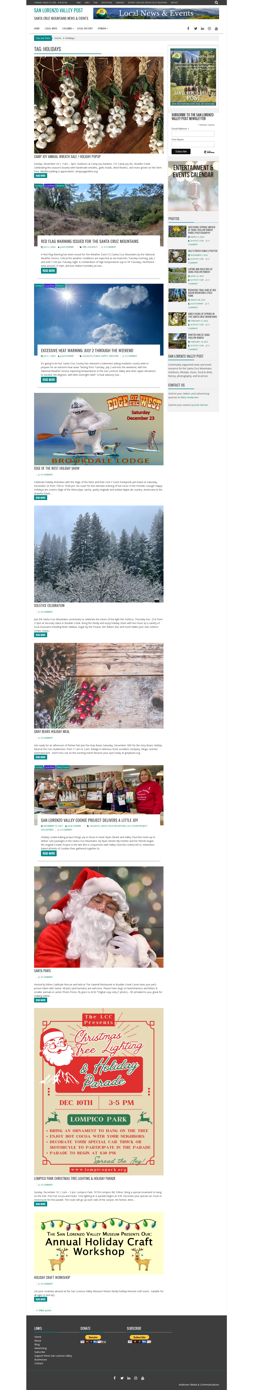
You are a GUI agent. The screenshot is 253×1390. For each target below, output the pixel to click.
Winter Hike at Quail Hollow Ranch (199, 336)
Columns (67, 28)
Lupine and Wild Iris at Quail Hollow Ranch (200, 270)
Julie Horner (67, 247)
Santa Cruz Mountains (113, 825)
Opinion (102, 28)
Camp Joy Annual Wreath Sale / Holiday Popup (67, 156)
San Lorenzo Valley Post (58, 10)
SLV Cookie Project (137, 825)
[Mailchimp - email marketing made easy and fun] (209, 154)
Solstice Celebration (49, 605)
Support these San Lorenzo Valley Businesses (147, 2)
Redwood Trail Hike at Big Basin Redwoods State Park (202, 292)
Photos (173, 218)
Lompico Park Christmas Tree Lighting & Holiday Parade (74, 1178)
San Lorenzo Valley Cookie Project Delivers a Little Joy (89, 820)
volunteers (47, 829)
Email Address (180, 128)
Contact (174, 2)
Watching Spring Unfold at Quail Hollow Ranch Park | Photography (201, 230)
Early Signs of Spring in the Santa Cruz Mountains (202, 315)
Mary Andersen (189, 397)
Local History (85, 28)
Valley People (63, 767)
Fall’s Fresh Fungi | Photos (203, 251)
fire (84, 247)
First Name (178, 139)
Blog (96, 2)
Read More (40, 175)
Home (79, 2)
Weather (61, 185)
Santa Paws (42, 970)
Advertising (107, 2)
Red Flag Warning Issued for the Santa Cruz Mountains (90, 241)
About (87, 2)
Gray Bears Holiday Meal (52, 731)
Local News (51, 28)
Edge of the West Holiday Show (57, 468)
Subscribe (120, 2)
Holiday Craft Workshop (52, 1277)
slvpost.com (197, 240)
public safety (101, 356)
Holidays (39, 185)
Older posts (44, 1310)
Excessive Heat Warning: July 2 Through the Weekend (87, 350)
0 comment (110, 247)
